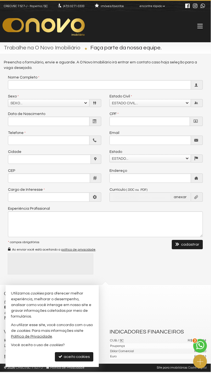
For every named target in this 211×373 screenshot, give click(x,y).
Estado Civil (119, 96)
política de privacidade (78, 249)
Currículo (128, 190)
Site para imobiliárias (172, 367)
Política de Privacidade (67, 367)
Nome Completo (22, 77)
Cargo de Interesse (25, 190)
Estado (115, 152)
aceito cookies (76, 357)
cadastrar (189, 244)
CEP (11, 171)
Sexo (12, 96)
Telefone (16, 133)
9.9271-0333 (74, 6)
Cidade (14, 152)
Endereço (118, 171)
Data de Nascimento (26, 114)
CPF (113, 114)
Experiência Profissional (29, 209)
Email (114, 133)
